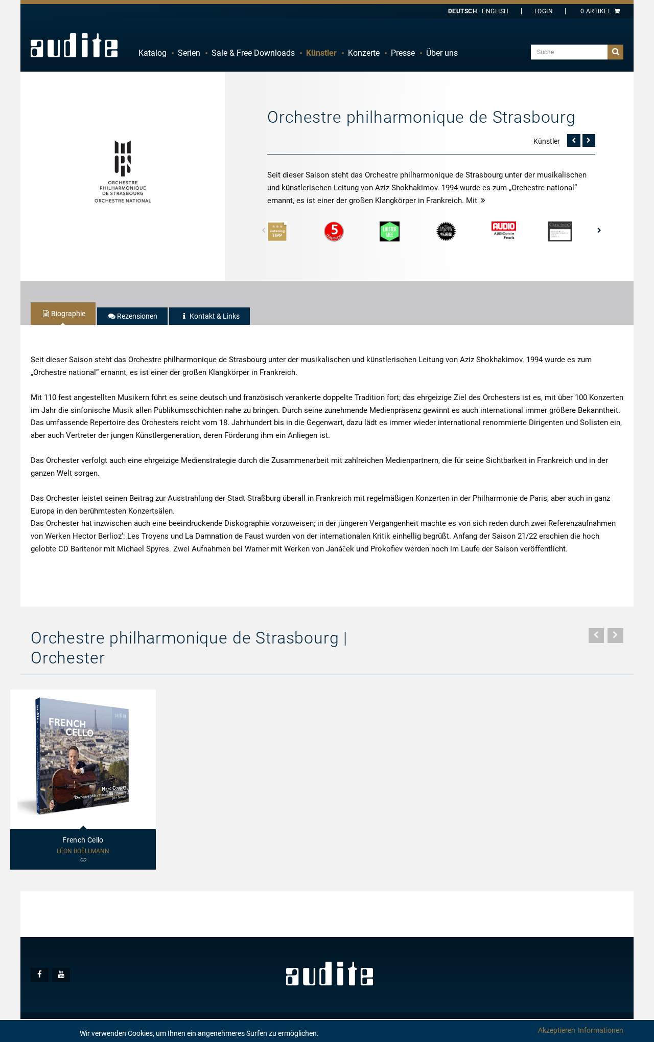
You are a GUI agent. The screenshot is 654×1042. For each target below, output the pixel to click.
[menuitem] (152, 53)
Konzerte (364, 53)
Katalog (152, 53)
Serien (189, 53)
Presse (403, 53)
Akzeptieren (556, 1030)
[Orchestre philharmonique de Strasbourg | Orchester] (123, 172)
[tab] (63, 313)
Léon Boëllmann (83, 851)
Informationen (600, 1030)
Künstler (321, 53)
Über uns (442, 53)
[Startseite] (74, 45)
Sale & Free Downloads (253, 53)
